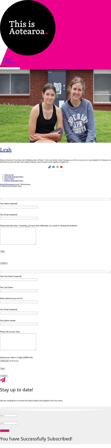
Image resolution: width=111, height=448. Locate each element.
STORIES (7, 59)
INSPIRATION (9, 62)
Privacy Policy (9, 179)
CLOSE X (4, 263)
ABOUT (7, 60)
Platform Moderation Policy (13, 181)
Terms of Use (9, 175)
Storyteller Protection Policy (14, 177)
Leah (6, 150)
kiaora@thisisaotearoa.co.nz (9, 184)
